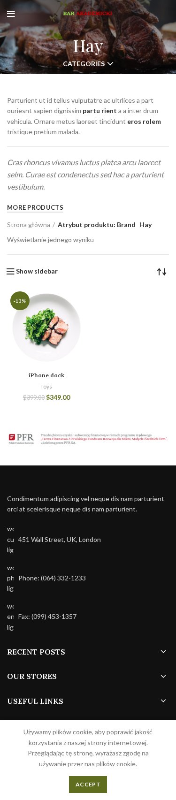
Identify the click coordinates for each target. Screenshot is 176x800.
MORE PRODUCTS (35, 207)
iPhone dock (46, 375)
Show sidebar (37, 271)
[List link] (88, 578)
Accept (88, 784)
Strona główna (28, 225)
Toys (46, 386)
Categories (84, 64)
